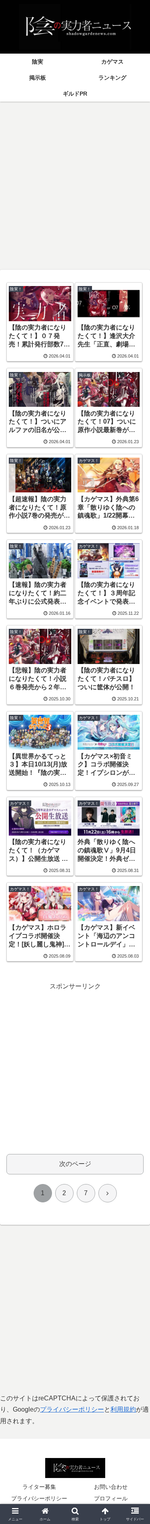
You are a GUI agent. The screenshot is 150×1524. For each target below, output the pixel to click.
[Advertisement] (75, 183)
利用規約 (123, 1409)
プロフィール (111, 1498)
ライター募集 (39, 1487)
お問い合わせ (111, 1487)
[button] (134, 1164)
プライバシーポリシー (72, 1409)
